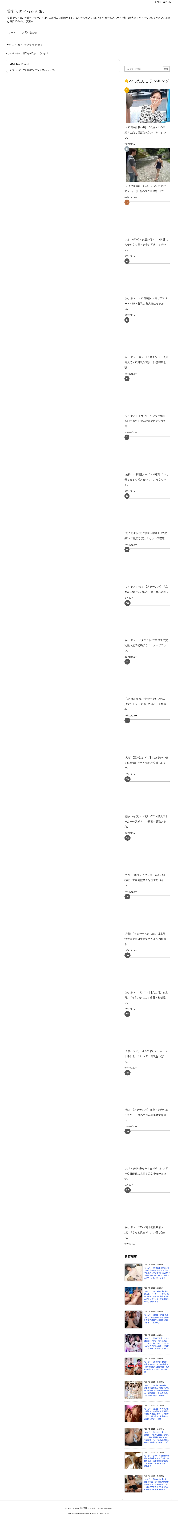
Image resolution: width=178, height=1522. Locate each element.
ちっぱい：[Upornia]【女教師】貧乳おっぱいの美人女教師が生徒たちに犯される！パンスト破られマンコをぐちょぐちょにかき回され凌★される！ (156, 1484)
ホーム (11, 45)
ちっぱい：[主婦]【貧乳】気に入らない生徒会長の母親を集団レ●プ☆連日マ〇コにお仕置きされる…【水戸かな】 (156, 1319)
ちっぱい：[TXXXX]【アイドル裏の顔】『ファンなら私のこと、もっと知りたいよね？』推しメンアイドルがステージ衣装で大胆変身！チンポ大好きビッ (156, 1343)
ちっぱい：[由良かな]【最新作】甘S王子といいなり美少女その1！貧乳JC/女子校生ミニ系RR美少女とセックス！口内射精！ (156, 1367)
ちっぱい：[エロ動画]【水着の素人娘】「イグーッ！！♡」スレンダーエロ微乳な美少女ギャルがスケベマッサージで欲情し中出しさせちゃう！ (156, 1296)
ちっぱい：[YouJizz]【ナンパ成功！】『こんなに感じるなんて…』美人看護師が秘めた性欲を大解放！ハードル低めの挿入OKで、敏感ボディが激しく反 (156, 1437)
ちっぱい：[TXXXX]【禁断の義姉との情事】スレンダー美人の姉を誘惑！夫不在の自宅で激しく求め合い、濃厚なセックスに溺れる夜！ (156, 1461)
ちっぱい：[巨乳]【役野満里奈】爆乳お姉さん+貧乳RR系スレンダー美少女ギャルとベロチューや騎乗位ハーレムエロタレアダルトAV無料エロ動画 (156, 1390)
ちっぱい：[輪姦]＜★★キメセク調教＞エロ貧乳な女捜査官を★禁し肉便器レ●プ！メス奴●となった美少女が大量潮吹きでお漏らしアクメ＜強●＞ (156, 1414)
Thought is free (104, 1513)
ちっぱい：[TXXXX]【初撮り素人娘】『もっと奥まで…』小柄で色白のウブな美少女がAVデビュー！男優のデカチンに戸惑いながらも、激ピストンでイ (156, 1273)
